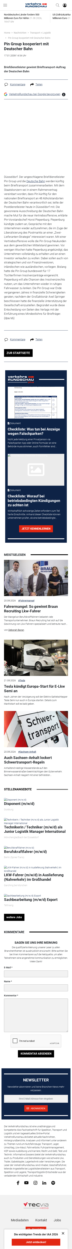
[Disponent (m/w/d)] (15, 799)
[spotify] (53, 1182)
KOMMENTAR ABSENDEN (36, 1053)
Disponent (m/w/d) (19, 804)
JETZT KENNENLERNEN (36, 528)
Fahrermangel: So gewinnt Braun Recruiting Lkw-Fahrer (31, 608)
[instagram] (35, 1182)
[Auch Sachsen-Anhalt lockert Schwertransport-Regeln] (36, 729)
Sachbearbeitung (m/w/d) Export (30, 900)
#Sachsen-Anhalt (27, 751)
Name (7, 981)
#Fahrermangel (26, 600)
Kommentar (10, 995)
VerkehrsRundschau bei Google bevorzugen (34, 94)
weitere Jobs (14, 917)
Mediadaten (20, 1220)
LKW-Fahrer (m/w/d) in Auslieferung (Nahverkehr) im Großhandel (34, 877)
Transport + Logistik (40, 32)
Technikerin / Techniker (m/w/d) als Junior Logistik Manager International (35, 829)
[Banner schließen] (62, 1233)
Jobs (57, 1220)
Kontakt (41, 1220)
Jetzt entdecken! (36, 1242)
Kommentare (17, 84)
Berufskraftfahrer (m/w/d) (25, 852)
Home (7, 32)
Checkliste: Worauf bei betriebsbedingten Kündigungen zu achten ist (34, 500)
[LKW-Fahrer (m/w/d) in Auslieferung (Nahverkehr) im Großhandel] (36, 869)
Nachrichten (20, 32)
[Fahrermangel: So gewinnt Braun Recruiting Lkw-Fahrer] (36, 578)
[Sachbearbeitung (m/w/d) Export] (22, 895)
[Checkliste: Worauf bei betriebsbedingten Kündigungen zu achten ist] (36, 470)
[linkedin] (44, 1182)
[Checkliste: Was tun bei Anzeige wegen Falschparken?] (36, 403)
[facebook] (18, 1182)
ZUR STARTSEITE (18, 353)
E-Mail (7, 967)
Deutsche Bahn (35, 181)
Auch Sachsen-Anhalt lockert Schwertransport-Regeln (28, 760)
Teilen (39, 84)
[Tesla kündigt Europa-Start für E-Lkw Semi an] (36, 658)
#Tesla (21, 680)
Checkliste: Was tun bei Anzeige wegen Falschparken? (34, 431)
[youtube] (26, 1182)
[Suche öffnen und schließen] (56, 5)
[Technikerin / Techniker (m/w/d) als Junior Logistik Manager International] (36, 821)
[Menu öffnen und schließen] (6, 5)
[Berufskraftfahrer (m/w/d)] (19, 847)
